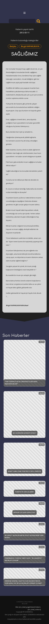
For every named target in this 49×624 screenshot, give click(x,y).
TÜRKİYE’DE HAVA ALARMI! (24, 492)
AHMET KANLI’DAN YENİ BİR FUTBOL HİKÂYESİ (24, 471)
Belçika (13, 46)
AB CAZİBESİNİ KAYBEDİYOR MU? (24, 433)
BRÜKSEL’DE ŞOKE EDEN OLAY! (24, 512)
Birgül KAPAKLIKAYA (30, 46)
